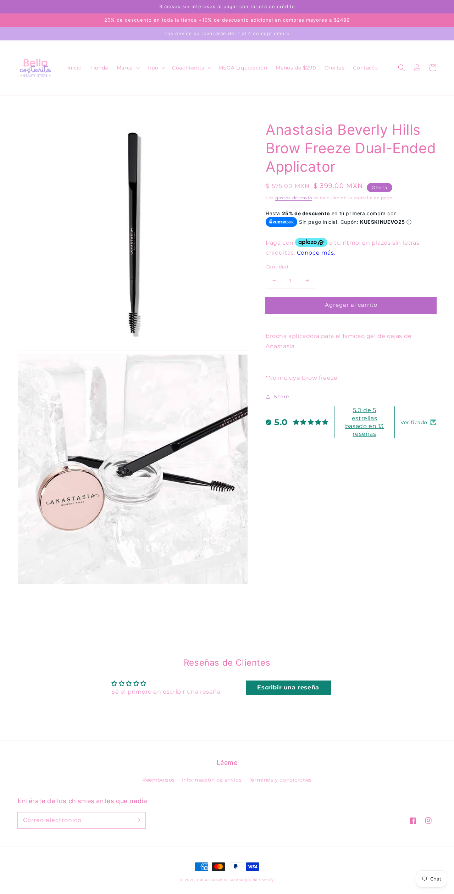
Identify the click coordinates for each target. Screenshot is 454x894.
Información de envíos (212, 780)
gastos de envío (293, 197)
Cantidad (277, 267)
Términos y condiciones (280, 780)
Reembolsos (158, 780)
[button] (127, 67)
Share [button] (281, 396)
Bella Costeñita (212, 880)
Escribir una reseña (288, 687)
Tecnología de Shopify (251, 880)
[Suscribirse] (137, 820)
